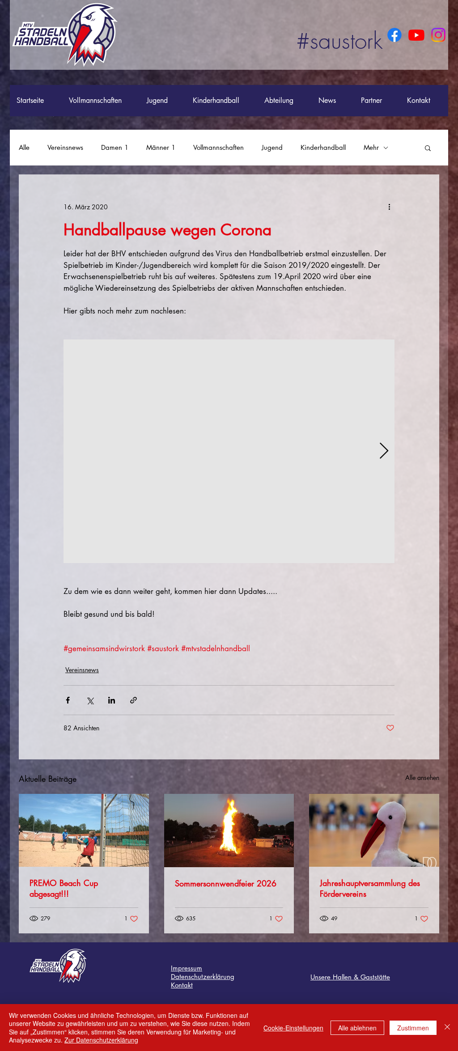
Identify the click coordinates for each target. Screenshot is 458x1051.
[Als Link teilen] (133, 700)
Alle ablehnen (357, 1027)
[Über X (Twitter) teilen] (89, 700)
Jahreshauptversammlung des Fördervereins (370, 888)
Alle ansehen (422, 777)
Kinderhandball (323, 148)
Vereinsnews (65, 148)
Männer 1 (160, 148)
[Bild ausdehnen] (229, 451)
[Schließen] (447, 1027)
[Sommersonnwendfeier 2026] (229, 830)
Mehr (371, 148)
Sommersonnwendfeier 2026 (225, 883)
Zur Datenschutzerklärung (101, 1039)
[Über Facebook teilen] (68, 700)
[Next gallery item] (384, 451)
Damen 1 (114, 148)
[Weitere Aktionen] (389, 206)
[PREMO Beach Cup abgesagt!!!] (84, 830)
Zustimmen (413, 1027)
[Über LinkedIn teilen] (111, 700)
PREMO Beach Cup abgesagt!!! (64, 888)
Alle (24, 148)
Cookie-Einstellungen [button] (293, 1027)
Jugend (272, 148)
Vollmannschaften (218, 148)
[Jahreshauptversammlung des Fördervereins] (374, 830)
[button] (428, 147)
